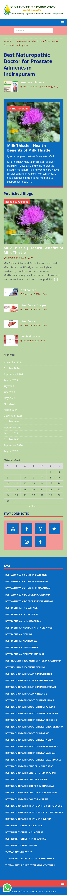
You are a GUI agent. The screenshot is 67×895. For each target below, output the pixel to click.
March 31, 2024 (30, 86)
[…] (56, 279)
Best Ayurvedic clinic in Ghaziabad (26, 581)
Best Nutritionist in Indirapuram (25, 838)
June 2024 (9, 392)
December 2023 (13, 415)
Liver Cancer (28, 321)
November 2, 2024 (31, 309)
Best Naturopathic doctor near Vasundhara (33, 759)
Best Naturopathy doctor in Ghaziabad (29, 785)
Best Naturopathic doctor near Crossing (31, 719)
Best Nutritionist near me (21, 845)
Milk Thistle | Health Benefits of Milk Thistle (28, 148)
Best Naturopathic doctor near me (27, 733)
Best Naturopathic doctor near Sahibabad (31, 746)
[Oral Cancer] (11, 292)
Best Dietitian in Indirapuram (23, 621)
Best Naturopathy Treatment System (28, 818)
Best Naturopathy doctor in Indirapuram (31, 792)
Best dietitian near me (19, 634)
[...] (31, 181)
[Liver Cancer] (11, 324)
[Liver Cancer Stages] (11, 308)
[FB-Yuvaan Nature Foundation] (26, 528)
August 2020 (11, 451)
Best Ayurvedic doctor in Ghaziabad (27, 594)
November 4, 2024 (16, 257)
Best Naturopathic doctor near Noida (29, 739)
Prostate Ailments (32, 82)
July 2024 (9, 386)
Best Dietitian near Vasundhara (24, 654)
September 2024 (13, 374)
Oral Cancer (28, 290)
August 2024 (11, 380)
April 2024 (9, 403)
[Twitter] (54, 528)
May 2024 (9, 398)
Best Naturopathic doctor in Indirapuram (31, 713)
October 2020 (11, 439)
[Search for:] (33, 30)
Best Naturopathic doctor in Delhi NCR (29, 700)
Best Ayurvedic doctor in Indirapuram (29, 601)
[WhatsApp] (40, 528)
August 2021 (11, 433)
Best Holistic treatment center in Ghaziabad (33, 660)
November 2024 (13, 362)
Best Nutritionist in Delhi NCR (24, 825)
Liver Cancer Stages (33, 305)
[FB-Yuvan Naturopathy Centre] (40, 541)
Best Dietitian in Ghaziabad (22, 614)
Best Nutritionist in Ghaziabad (24, 832)
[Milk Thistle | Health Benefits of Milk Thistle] (33, 122)
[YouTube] (13, 528)
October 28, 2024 (31, 340)
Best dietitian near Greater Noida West (29, 627)
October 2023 (11, 421)
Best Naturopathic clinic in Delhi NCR (28, 673)
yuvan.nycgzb (48, 86)
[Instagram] (26, 541)
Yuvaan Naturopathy (18, 851)
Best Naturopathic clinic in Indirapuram (30, 687)
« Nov (32, 506)
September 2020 (13, 445)
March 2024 (10, 409)
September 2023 (13, 427)
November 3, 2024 (31, 294)
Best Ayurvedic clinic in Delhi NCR (26, 574)
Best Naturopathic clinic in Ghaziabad (29, 680)
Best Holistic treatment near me (25, 667)
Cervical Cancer (30, 336)
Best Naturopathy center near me (26, 779)
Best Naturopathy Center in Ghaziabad (29, 766)
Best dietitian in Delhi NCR (21, 607)
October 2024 (11, 368)
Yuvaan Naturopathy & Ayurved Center (29, 858)
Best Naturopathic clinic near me (26, 693)
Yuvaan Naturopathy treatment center (30, 865)
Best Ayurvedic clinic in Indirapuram (28, 588)
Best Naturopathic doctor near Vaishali (30, 752)
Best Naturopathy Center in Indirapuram (30, 772)
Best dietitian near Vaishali (22, 647)
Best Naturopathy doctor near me (26, 799)
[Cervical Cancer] (11, 340)
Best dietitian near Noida (21, 640)
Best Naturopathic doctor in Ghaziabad (30, 706)
